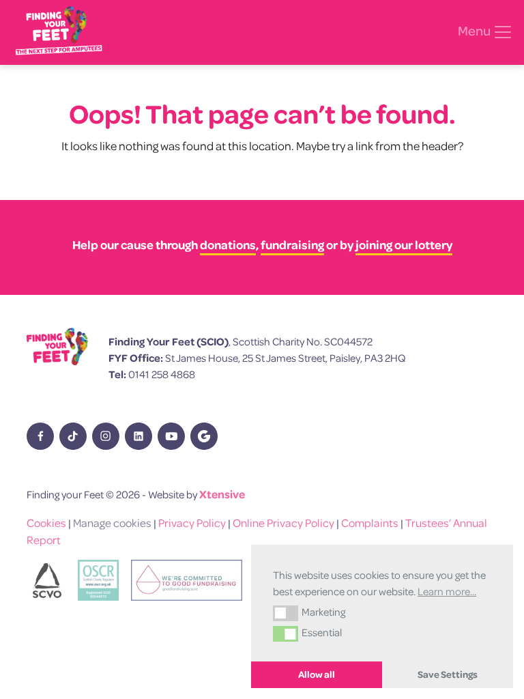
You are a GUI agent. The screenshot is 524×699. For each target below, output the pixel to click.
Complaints (369, 522)
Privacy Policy (192, 522)
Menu (475, 31)
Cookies (46, 522)
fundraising (292, 244)
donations (228, 244)
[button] (285, 612)
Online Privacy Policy (283, 522)
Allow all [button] (316, 674)
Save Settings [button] (448, 674)
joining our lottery (403, 244)
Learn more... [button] (447, 591)
